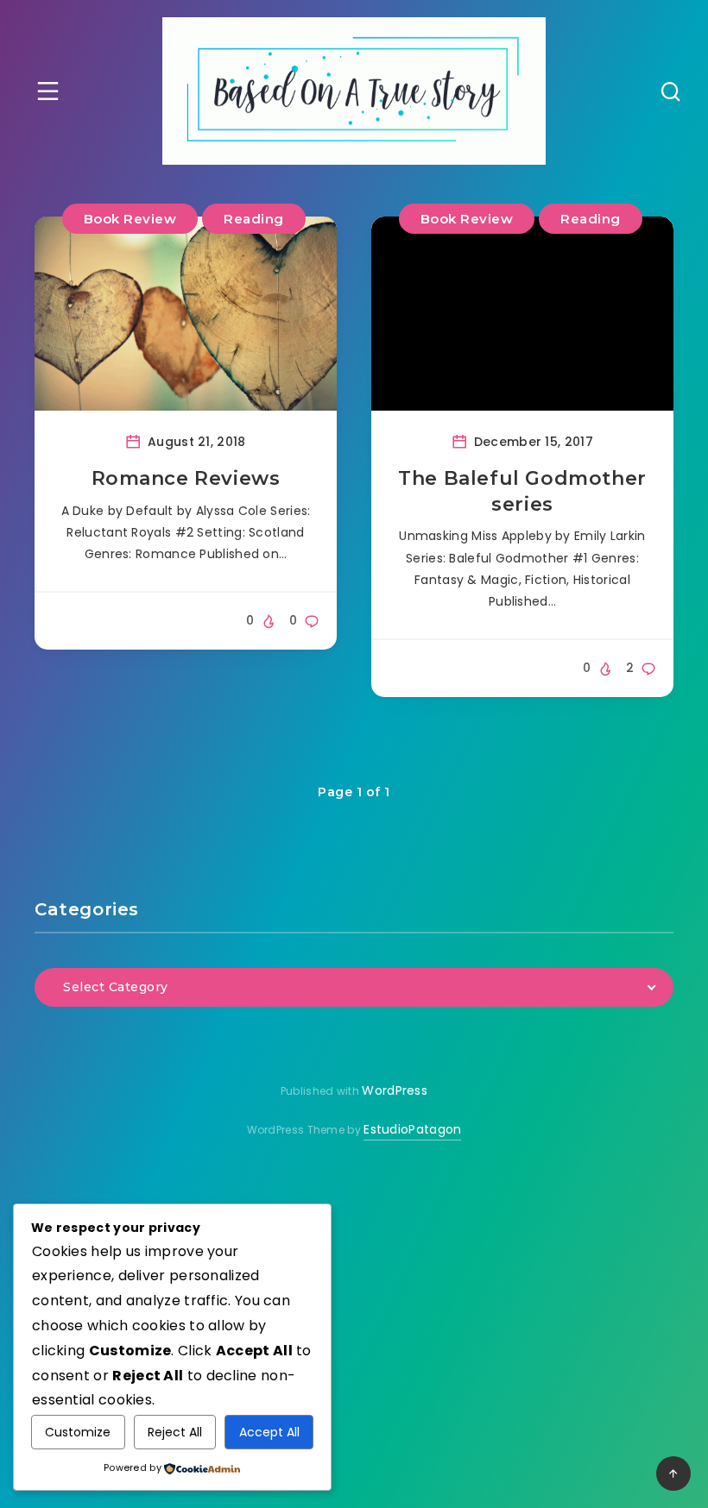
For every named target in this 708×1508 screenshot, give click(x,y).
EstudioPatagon (412, 1129)
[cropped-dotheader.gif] (354, 91)
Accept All (269, 1432)
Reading (254, 218)
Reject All (175, 1432)
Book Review (130, 218)
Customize (78, 1432)
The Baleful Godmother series (522, 491)
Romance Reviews (186, 478)
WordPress (394, 1090)
